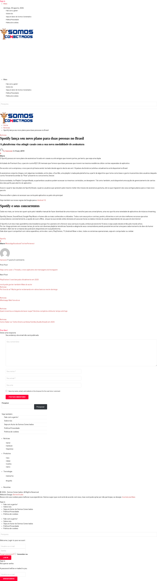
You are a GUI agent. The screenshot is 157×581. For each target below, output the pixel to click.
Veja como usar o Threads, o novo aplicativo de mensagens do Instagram (29, 270)
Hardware (9, 446)
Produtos (7, 453)
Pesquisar (5, 403)
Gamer (8, 443)
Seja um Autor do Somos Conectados (18, 17)
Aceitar (125, 497)
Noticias (3, 135)
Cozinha (8, 464)
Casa (7, 458)
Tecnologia (7, 471)
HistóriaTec (10, 476)
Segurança (9, 449)
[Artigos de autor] (5, 257)
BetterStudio (18, 495)
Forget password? (7, 554)
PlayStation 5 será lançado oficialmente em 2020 (19, 280)
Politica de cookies (12, 23)
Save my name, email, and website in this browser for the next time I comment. (34, 391)
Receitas (7, 487)
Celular (8, 461)
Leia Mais (131, 497)
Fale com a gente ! (12, 11)
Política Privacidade (12, 20)
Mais (5, 4)
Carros (8, 467)
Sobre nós (9, 14)
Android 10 (41, 200)
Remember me (22, 554)
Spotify (3, 239)
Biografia (9, 481)
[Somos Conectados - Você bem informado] (16, 39)
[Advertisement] (78, 60)
